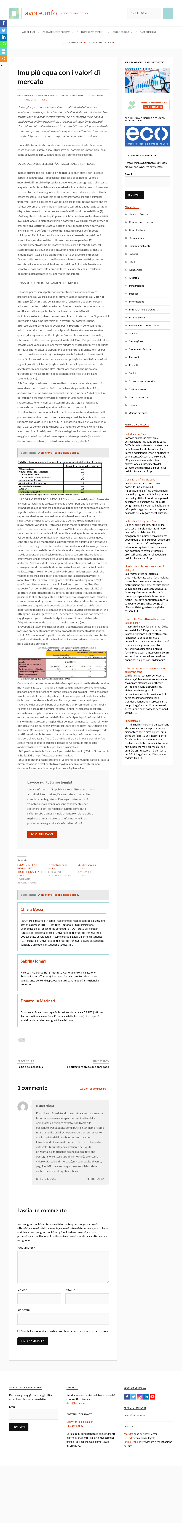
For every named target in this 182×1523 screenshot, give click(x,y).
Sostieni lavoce (102, 42)
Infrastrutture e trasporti (143, 309)
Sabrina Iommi (46, 95)
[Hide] (1, 65)
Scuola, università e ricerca (144, 380)
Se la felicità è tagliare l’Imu (141, 521)
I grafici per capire (91, 32)
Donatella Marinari (70, 95)
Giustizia (134, 277)
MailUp (128, 1433)
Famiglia (133, 253)
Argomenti (28, 32)
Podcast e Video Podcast (56, 32)
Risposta (97, 1178)
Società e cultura (138, 388)
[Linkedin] (3, 37)
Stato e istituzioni (139, 396)
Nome (22, 1290)
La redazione (75, 42)
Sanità (132, 373)
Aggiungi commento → (94, 1089)
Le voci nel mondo (134, 1415)
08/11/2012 (98, 95)
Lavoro (133, 333)
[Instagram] (140, 1397)
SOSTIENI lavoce (42, 834)
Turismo (133, 404)
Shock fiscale (132, 720)
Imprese (133, 293)
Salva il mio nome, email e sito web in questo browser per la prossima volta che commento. (65, 1331)
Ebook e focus (121, 32)
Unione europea (138, 412)
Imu (22, 1039)
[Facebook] (3, 23)
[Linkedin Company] (146, 1397)
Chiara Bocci (28, 95)
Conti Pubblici (137, 229)
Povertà (133, 365)
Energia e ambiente (140, 245)
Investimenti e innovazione (144, 325)
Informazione (136, 301)
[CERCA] (168, 13)
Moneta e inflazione (140, 349)
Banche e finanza (138, 213)
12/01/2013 (48, 1178)
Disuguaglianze (137, 237)
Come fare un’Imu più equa (140, 479)
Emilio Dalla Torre (134, 1441)
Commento (26, 1248)
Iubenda (128, 1437)
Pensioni (134, 357)
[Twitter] (3, 30)
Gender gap (135, 269)
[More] (3, 58)
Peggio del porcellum (30, 1066)
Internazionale (137, 317)
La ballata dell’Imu (135, 434)
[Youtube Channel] (152, 1397)
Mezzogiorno (136, 341)
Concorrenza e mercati (142, 221)
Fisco (44, 100)
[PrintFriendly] (3, 51)
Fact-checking (148, 32)
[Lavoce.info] (35, 13)
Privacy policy (74, 1425)
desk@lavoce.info (76, 1403)
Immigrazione (136, 285)
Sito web (23, 1310)
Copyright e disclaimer (79, 1421)
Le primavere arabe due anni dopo (88, 1066)
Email (70, 1290)
